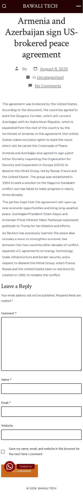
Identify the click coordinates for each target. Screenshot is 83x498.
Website (7, 426)
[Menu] (78, 6)
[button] (9, 466)
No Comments (48, 85)
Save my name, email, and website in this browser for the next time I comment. (44, 451)
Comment (8, 313)
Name (6, 380)
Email (6, 403)
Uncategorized (50, 77)
